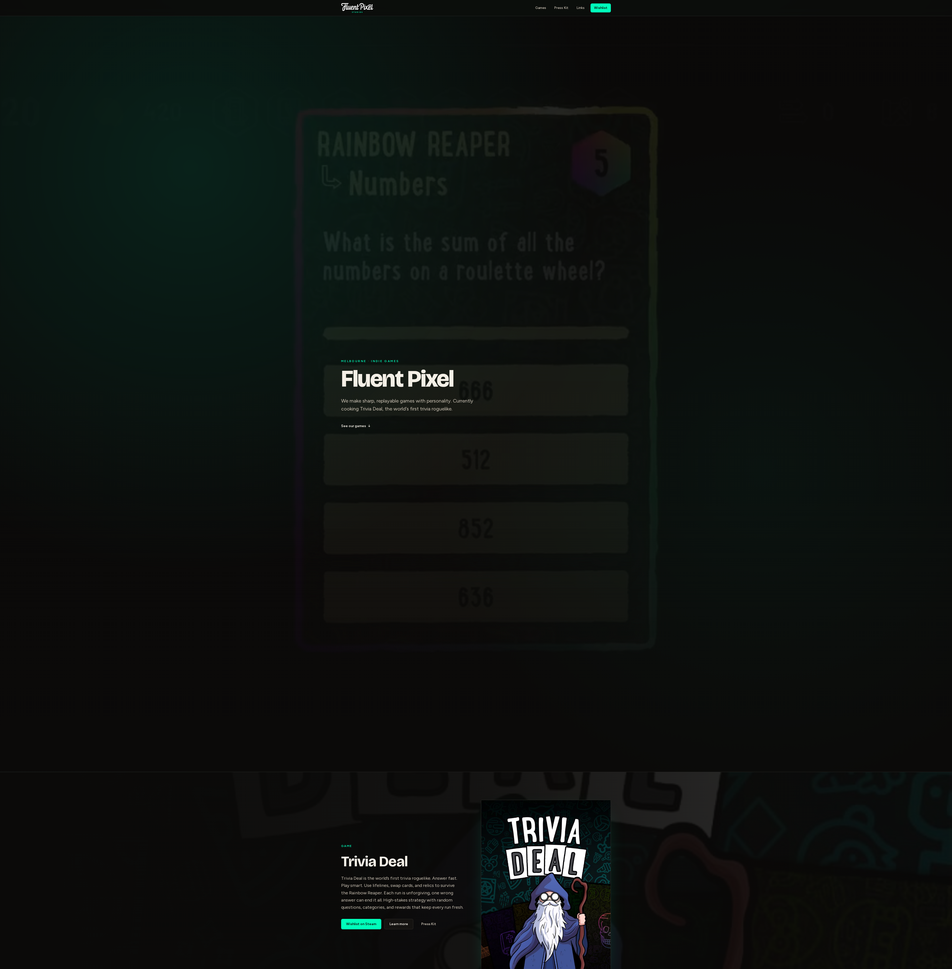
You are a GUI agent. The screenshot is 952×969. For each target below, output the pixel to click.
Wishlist (600, 8)
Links (580, 8)
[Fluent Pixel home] (357, 8)
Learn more (398, 924)
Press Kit (561, 8)
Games (540, 8)
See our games (355, 426)
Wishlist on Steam (361, 924)
